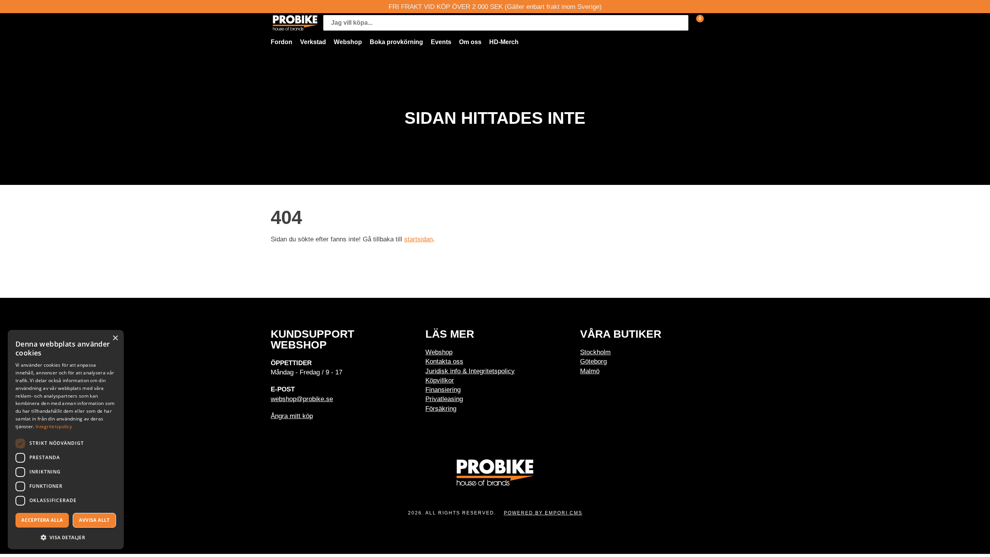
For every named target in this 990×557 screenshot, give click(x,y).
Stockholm (595, 352)
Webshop (348, 42)
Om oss (470, 42)
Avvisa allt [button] (94, 520)
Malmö (589, 371)
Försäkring (440, 408)
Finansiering (443, 389)
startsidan (418, 239)
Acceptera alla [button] (42, 520)
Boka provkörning (396, 42)
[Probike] (295, 22)
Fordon (281, 42)
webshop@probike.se (302, 399)
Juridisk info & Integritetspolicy (470, 371)
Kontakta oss (444, 361)
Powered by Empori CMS (543, 513)
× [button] (115, 338)
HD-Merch (504, 42)
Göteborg (593, 361)
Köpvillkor (439, 380)
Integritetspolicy (54, 426)
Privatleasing (444, 399)
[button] (65, 537)
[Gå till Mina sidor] (711, 22)
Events (441, 42)
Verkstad (313, 42)
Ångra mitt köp (292, 416)
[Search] (680, 23)
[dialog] (66, 439)
